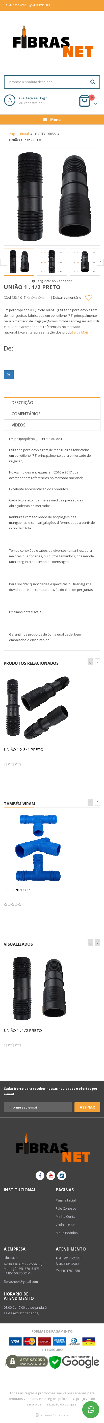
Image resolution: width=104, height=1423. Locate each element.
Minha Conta (65, 1216)
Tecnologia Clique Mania (54, 1415)
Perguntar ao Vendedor (53, 281)
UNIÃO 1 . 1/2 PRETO (23, 1030)
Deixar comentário (67, 297)
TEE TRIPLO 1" (17, 889)
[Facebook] (40, 1175)
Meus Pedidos (67, 1232)
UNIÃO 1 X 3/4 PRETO (23, 749)
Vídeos (18, 425)
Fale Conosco (66, 1208)
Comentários (26, 414)
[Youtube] (50, 1175)
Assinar (87, 1107)
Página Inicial (19, 133)
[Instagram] (61, 1175)
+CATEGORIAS (45, 133)
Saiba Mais (80, 332)
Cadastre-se (65, 1224)
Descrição (22, 402)
